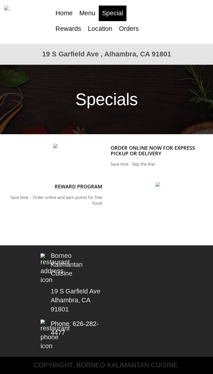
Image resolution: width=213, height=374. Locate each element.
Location (100, 28)
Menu (87, 13)
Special (112, 13)
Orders (129, 28)
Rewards (68, 28)
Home (64, 13)
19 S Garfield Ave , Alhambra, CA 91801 (106, 54)
